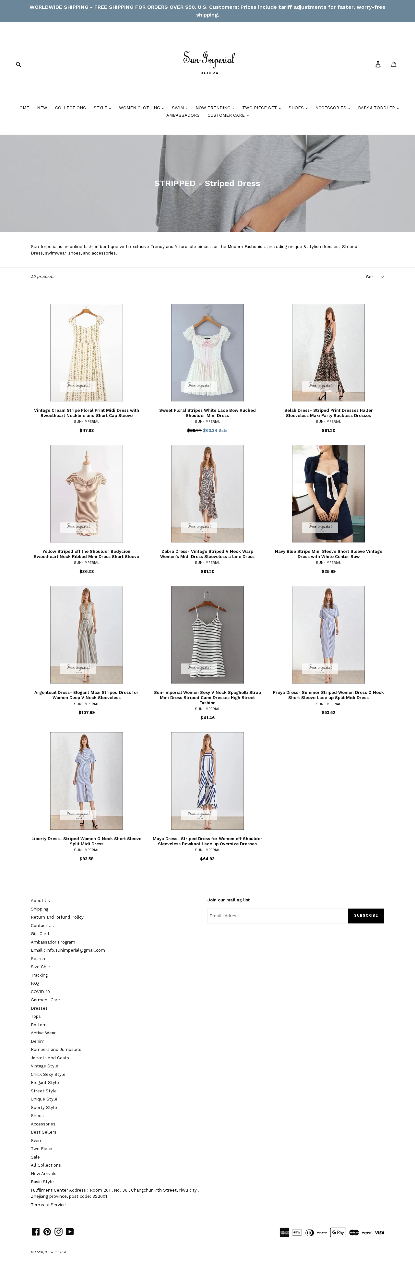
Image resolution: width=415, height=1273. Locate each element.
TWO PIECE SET (260, 107)
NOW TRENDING (214, 107)
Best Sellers (43, 1132)
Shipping (39, 909)
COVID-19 (40, 991)
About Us (40, 900)
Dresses (39, 1008)
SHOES (297, 107)
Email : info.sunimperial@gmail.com (68, 950)
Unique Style (44, 1099)
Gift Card (40, 933)
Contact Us (42, 925)
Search (38, 958)
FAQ (35, 983)
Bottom (39, 1024)
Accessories (43, 1124)
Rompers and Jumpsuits (56, 1049)
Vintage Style (44, 1066)
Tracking (39, 975)
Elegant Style (45, 1082)
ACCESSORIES (331, 107)
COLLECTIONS (70, 107)
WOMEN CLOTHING (140, 107)
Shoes (37, 1115)
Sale (35, 1157)
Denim (37, 1041)
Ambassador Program (53, 942)
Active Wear (43, 1032)
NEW (42, 107)
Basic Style (42, 1181)
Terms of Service (48, 1204)
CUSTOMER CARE (227, 115)
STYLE (101, 107)
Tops (36, 1016)
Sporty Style (44, 1107)
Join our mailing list (229, 900)
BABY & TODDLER (377, 107)
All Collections (46, 1165)
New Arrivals (43, 1173)
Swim (36, 1140)
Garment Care (45, 999)
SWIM (178, 107)
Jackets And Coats (50, 1057)
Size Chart (41, 966)
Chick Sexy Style (48, 1074)
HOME (22, 107)
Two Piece (41, 1148)
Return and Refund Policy (57, 917)
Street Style (44, 1091)
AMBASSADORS (183, 115)
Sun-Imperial (55, 1252)
